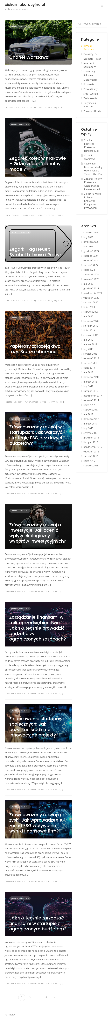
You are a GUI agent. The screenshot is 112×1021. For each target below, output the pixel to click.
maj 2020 (88, 316)
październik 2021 (92, 293)
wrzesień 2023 (91, 279)
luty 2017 (88, 428)
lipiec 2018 (89, 367)
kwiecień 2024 (91, 274)
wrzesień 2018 (91, 358)
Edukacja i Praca (92, 58)
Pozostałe (88, 84)
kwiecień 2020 (91, 321)
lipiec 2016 (89, 461)
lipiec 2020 (89, 307)
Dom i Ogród (90, 54)
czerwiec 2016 (90, 465)
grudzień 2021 (91, 288)
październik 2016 (92, 447)
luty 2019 (88, 349)
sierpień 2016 (90, 456)
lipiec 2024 (89, 269)
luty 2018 (88, 386)
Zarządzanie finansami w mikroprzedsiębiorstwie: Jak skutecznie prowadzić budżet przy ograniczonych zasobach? (37, 628)
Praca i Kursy (90, 89)
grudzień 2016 (91, 437)
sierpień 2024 (90, 265)
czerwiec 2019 (90, 335)
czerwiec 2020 (90, 311)
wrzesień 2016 (91, 451)
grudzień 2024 (91, 251)
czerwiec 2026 (90, 232)
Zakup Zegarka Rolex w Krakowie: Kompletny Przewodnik (92, 200)
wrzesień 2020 (91, 297)
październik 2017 (92, 395)
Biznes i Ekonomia (20, 26)
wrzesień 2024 (91, 260)
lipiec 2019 (89, 330)
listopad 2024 (90, 255)
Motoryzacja (90, 79)
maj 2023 (88, 283)
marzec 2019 (90, 344)
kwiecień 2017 (91, 419)
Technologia (90, 98)
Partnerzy (10, 1014)
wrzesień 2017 (91, 400)
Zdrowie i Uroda (92, 111)
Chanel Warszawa (29, 57)
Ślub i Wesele (90, 93)
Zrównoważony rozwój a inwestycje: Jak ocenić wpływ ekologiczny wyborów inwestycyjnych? (37, 533)
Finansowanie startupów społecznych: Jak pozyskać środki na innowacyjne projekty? (36, 727)
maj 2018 (88, 372)
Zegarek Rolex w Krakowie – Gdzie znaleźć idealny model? (37, 163)
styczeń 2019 (90, 353)
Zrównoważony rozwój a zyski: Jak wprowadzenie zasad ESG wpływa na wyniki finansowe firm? (35, 823)
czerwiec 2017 (90, 409)
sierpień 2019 (90, 325)
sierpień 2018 (90, 363)
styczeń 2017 (90, 433)
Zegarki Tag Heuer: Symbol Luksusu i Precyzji (36, 252)
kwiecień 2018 (91, 377)
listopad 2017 (90, 391)
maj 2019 (88, 339)
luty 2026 (88, 237)
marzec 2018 (90, 381)
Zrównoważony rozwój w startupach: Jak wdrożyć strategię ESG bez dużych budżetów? (36, 435)
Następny (54, 997)
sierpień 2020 (90, 302)
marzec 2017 (90, 423)
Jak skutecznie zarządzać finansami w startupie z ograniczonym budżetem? (37, 923)
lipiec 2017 (89, 405)
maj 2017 (88, 414)
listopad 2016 (90, 442)
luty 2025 (88, 246)
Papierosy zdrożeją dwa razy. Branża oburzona (35, 349)
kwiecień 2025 (91, 241)
